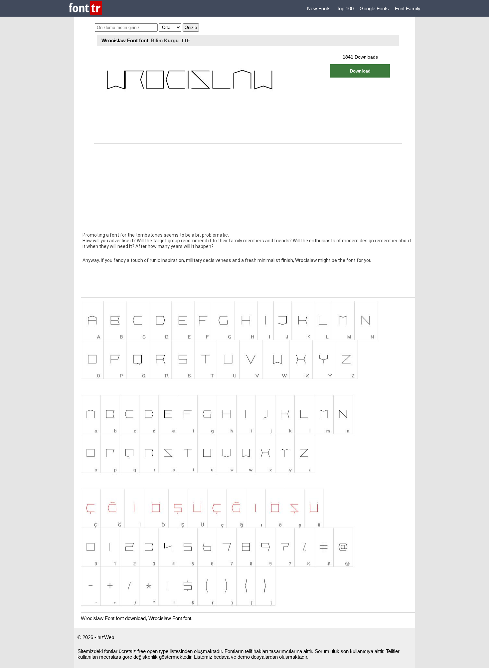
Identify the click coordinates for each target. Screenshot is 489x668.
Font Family (407, 8)
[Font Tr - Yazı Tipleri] (85, 8)
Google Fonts (374, 8)
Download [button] (360, 71)
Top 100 (345, 8)
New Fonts (319, 8)
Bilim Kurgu (165, 40)
